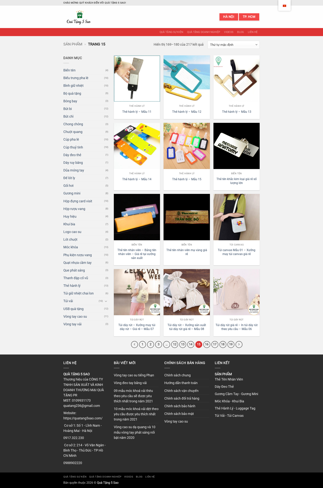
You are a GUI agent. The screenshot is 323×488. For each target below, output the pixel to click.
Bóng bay (70, 101)
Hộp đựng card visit (77, 201)
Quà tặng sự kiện (171, 31)
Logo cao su (72, 232)
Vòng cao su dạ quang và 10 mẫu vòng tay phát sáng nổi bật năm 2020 (134, 432)
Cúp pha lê (71, 139)
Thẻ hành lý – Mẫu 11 (136, 111)
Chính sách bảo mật (179, 414)
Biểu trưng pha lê (75, 78)
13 (182, 344)
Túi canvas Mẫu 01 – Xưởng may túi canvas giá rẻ (236, 252)
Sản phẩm (72, 44)
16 (206, 344)
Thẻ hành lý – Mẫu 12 (186, 111)
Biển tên (69, 70)
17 (214, 344)
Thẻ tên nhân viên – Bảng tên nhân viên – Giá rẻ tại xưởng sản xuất (136, 254)
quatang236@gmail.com (81, 406)
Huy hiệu (69, 216)
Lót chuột (70, 239)
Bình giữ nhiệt (73, 86)
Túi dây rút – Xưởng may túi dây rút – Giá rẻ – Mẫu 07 (136, 327)
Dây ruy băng (73, 163)
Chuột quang (72, 132)
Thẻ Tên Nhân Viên (229, 379)
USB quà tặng (73, 309)
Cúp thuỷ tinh (73, 147)
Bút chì (68, 116)
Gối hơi (68, 186)
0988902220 (72, 463)
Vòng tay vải (72, 324)
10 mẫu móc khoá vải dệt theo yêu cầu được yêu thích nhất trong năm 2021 (136, 414)
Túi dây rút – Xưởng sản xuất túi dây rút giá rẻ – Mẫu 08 (186, 327)
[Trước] (134, 344)
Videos (228, 31)
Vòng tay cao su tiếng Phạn (134, 375)
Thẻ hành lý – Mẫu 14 (136, 179)
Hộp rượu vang (74, 209)
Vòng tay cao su (75, 316)
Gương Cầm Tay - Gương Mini (236, 394)
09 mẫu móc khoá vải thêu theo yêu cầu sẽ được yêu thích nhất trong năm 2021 (133, 396)
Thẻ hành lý (72, 286)
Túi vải (68, 301)
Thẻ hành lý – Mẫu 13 (236, 111)
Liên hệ (253, 31)
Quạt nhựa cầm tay (77, 263)
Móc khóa (70, 247)
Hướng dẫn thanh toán (181, 383)
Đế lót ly (69, 178)
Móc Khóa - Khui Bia (229, 401)
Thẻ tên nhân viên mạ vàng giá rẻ (186, 252)
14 (190, 344)
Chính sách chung (177, 375)
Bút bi (67, 109)
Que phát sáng (74, 270)
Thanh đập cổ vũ (75, 278)
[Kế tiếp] (239, 344)
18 (222, 344)
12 (174, 344)
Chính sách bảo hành (179, 406)
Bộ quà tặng (72, 93)
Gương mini (71, 193)
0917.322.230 (73, 438)
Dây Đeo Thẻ (224, 387)
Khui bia (69, 224)
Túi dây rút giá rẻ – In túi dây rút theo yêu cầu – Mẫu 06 (237, 327)
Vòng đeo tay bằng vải (130, 383)
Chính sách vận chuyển (181, 391)
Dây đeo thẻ (72, 155)
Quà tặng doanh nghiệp (203, 31)
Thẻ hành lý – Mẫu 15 (186, 179)
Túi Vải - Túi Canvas (229, 416)
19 (231, 344)
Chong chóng (73, 124)
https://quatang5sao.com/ (82, 418)
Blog (240, 31)
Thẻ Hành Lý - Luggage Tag (235, 408)
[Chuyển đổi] (106, 301)
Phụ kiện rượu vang (77, 255)
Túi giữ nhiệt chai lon (78, 293)
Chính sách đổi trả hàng (181, 398)
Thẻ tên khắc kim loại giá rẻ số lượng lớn (236, 181)
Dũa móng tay (73, 170)
